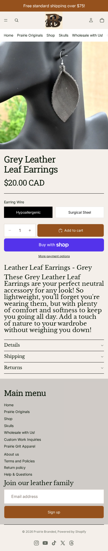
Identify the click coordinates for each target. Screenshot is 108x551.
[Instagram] (36, 543)
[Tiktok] (54, 543)
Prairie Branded (45, 531)
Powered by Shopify (72, 531)
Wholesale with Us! (87, 35)
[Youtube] (45, 543)
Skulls (63, 35)
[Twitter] (63, 543)
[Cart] (101, 20)
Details (12, 345)
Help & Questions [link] (18, 474)
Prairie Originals (30, 35)
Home (8, 35)
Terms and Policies (19, 461)
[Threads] (72, 543)
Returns (13, 367)
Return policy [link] (15, 467)
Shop (50, 35)
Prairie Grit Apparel (19, 446)
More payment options (54, 256)
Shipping (14, 356)
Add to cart (73, 230)
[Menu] (6, 20)
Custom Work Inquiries (22, 439)
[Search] (16, 20)
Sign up (54, 512)
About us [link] (11, 454)
